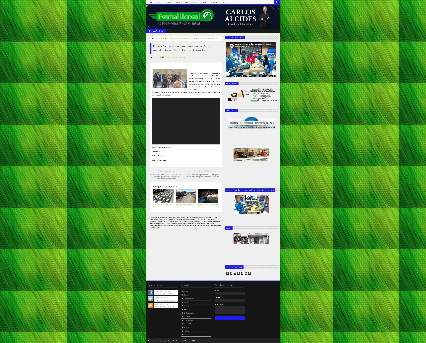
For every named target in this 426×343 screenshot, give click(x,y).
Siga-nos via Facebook (163, 291)
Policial (178, 2)
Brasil (186, 2)
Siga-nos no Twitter (161, 298)
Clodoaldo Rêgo (189, 299)
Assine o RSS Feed (161, 304)
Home (156, 38)
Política (159, 2)
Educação (214, 2)
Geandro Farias (189, 320)
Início (150, 2)
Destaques (187, 306)
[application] (186, 121)
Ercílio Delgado (189, 313)
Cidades (168, 2)
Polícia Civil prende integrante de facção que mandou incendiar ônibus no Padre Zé (192, 38)
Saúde (194, 2)
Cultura (224, 2)
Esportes (204, 2)
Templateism (180, 341)
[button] (193, 121)
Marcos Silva (188, 324)
